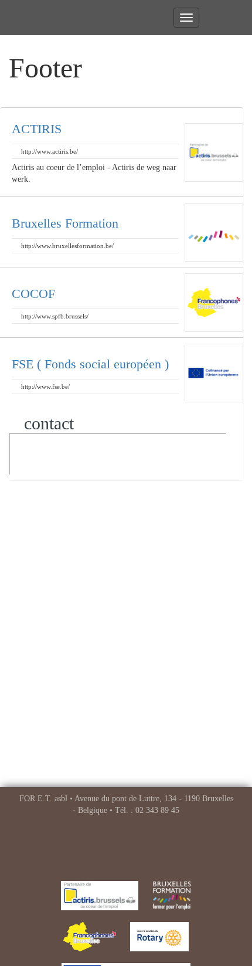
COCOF (33, 293)
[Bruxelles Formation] (172, 895)
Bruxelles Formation (65, 223)
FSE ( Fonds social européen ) (90, 364)
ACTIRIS (37, 128)
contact (46, 423)
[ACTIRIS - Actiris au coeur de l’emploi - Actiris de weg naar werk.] (100, 895)
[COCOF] (89, 936)
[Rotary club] (159, 936)
